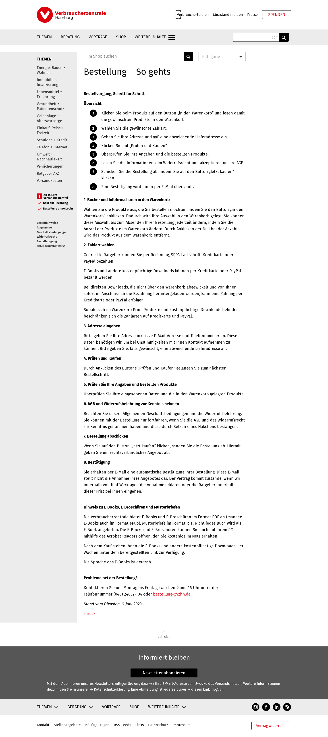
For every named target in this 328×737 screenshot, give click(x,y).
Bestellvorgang (47, 241)
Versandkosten (49, 180)
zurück (89, 613)
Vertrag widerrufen (271, 726)
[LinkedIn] (276, 706)
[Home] (71, 14)
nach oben (164, 637)
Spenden (276, 14)
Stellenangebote (67, 725)
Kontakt (43, 725)
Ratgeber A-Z (48, 173)
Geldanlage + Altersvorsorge (49, 118)
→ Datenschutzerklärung (109, 689)
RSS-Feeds (122, 725)
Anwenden (284, 37)
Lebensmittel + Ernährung (49, 94)
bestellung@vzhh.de (172, 594)
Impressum (181, 725)
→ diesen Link (198, 689)
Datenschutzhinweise (51, 246)
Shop (121, 37)
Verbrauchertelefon (193, 14)
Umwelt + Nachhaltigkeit (49, 157)
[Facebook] (266, 706)
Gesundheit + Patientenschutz (50, 106)
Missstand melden (228, 14)
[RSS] (287, 706)
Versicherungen (50, 166)
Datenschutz (158, 725)
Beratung (70, 37)
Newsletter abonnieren (164, 673)
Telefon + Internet (52, 147)
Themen (44, 37)
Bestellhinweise (47, 222)
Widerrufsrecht (47, 236)
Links (139, 725)
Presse (252, 14)
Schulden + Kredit (52, 140)
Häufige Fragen (97, 725)
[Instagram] (255, 706)
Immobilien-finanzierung (47, 82)
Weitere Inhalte (150, 37)
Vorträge (98, 37)
